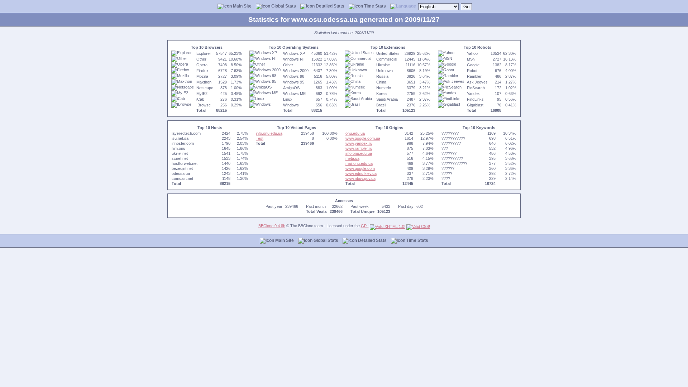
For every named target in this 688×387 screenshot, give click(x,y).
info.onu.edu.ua (269, 133)
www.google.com (360, 168)
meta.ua (352, 158)
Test (259, 138)
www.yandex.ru (358, 143)
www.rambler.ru (358, 148)
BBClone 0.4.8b (271, 226)
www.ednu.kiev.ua (361, 173)
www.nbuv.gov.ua (360, 178)
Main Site (242, 6)
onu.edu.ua (355, 133)
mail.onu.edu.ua (359, 163)
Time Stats (374, 6)
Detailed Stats (329, 6)
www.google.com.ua (362, 138)
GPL (365, 226)
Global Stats (283, 6)
